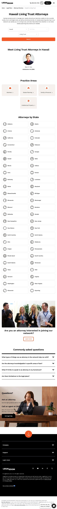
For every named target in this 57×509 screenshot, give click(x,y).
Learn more (28, 339)
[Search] (41, 3)
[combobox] (18, 29)
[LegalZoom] (9, 469)
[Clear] (27, 29)
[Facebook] (48, 469)
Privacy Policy (8, 480)
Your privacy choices (8, 485)
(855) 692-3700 (35, 3)
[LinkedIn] (43, 469)
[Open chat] (54, 506)
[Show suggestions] (47, 29)
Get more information (19, 505)
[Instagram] (33, 469)
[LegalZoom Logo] (7, 3)
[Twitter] (52, 469)
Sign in (48, 3)
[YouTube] (38, 469)
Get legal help (8, 416)
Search (28, 39)
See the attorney (5, 502)
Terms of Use (47, 479)
